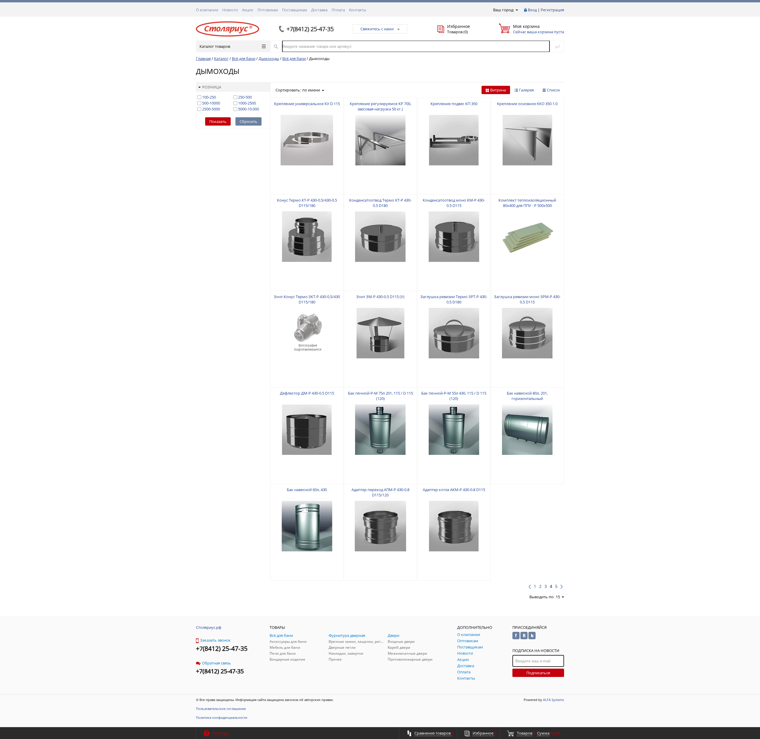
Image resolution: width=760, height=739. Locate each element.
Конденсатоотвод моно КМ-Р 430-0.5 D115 (454, 202)
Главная (203, 58)
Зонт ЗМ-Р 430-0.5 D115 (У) (380, 296)
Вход (532, 9)
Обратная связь (216, 663)
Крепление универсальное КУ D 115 (307, 103)
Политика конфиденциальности (221, 717)
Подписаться (538, 672)
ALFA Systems (553, 699)
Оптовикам (267, 9)
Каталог (221, 58)
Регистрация (552, 9)
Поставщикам (294, 9)
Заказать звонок (215, 640)
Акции (247, 9)
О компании (207, 9)
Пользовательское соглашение (221, 708)
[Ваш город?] (516, 9)
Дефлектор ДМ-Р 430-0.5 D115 (307, 393)
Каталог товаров (215, 46)
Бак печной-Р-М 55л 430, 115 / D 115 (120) (453, 395)
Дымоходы (269, 58)
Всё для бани (243, 58)
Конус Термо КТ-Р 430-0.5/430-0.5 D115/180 (307, 202)
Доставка (319, 9)
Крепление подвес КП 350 (453, 103)
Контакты (357, 9)
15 (558, 596)
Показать (218, 121)
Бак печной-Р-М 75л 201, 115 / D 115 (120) (380, 395)
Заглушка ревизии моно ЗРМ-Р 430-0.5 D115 (527, 299)
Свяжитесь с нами (377, 28)
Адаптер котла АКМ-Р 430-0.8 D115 (454, 489)
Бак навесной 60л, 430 (307, 489)
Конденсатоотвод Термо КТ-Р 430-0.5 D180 (380, 202)
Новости (230, 9)
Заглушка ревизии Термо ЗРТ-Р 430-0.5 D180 (453, 299)
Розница (211, 87)
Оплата (338, 9)
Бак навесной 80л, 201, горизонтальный (527, 395)
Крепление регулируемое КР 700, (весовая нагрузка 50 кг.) (380, 106)
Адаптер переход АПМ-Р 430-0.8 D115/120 (380, 492)
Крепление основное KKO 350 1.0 (527, 103)
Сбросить (248, 121)
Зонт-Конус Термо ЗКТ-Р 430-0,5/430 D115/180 (307, 299)
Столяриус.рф (208, 627)
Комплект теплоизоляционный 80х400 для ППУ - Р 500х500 (527, 202)
